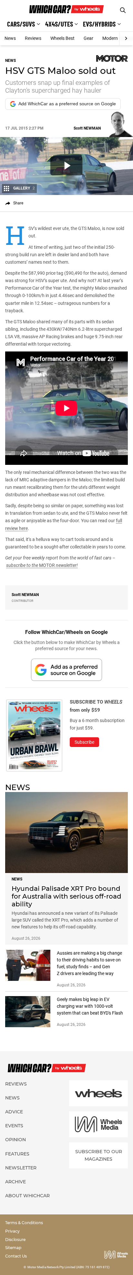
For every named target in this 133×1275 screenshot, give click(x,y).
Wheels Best (62, 38)
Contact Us (16, 1256)
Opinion (15, 1140)
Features (17, 1154)
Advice (14, 1112)
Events (14, 1126)
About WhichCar (27, 1196)
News (10, 38)
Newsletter (20, 1168)
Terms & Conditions (24, 1222)
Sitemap (13, 1247)
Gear (88, 38)
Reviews (33, 38)
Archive (15, 1182)
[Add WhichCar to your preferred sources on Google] (66, 669)
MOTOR (47, 565)
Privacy (12, 1231)
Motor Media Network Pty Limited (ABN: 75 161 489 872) (68, 1267)
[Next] (126, 38)
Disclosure (15, 1239)
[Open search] (122, 10)
